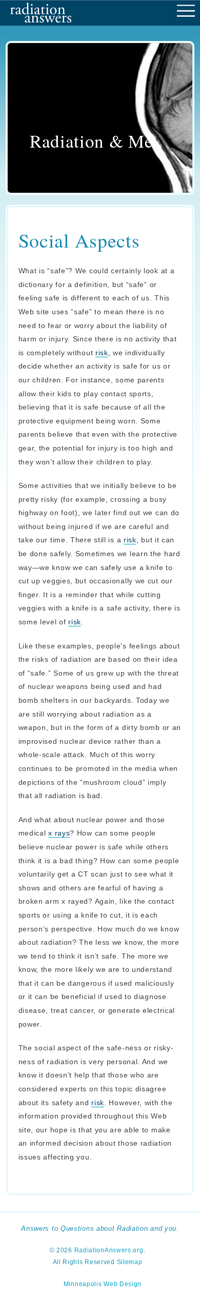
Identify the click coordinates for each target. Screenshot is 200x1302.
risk (101, 353)
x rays (59, 833)
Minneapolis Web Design (103, 1284)
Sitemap (130, 1262)
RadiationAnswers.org (109, 1250)
